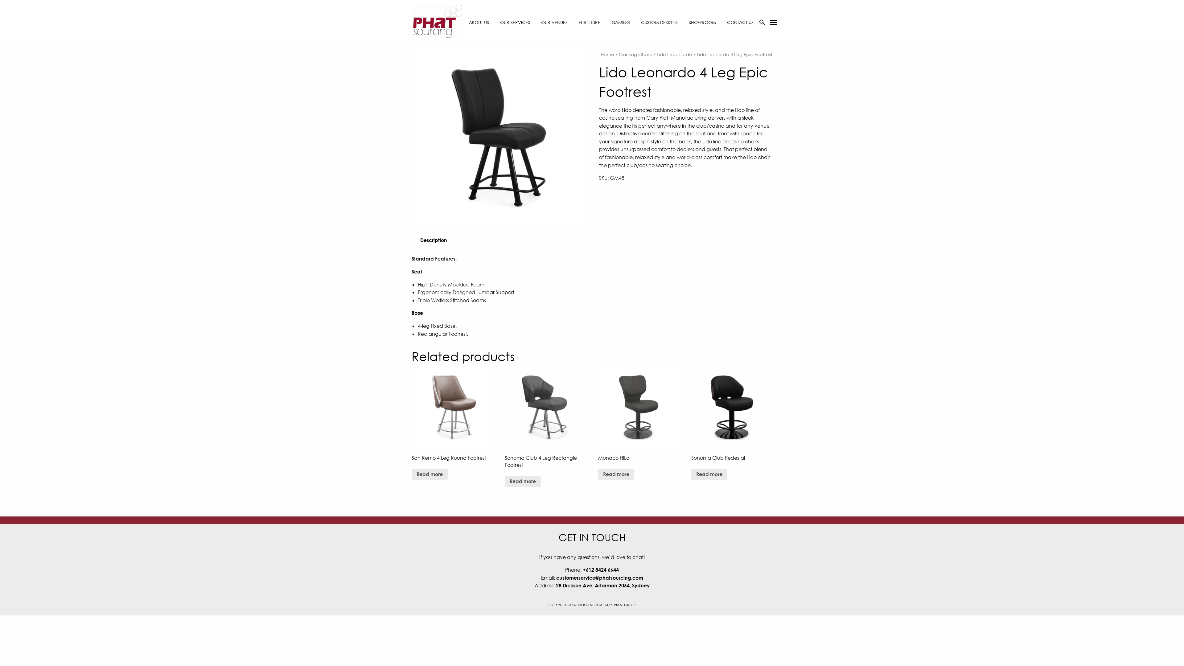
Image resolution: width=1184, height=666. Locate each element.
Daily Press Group (620, 605)
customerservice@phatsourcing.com (599, 578)
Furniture (589, 22)
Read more (430, 474)
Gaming (620, 22)
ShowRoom (702, 22)
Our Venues (554, 22)
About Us (479, 22)
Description (433, 240)
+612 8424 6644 (601, 570)
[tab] (433, 240)
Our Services (515, 22)
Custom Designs (659, 22)
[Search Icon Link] (762, 22)
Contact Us (740, 22)
